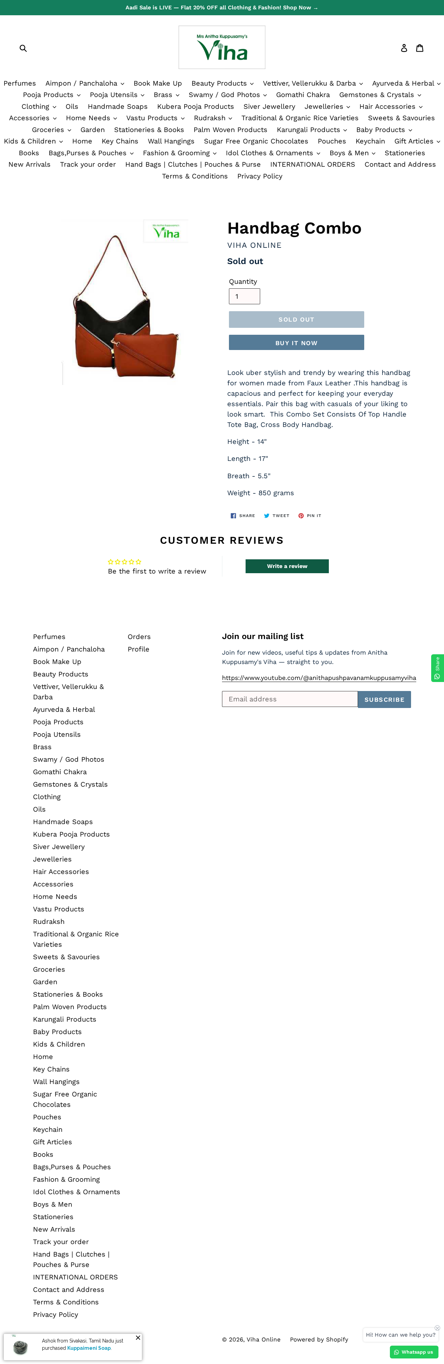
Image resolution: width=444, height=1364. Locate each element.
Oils (72, 106)
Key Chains (120, 141)
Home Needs (89, 118)
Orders (139, 636)
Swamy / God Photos (226, 94)
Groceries (49, 129)
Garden (92, 129)
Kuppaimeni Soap (89, 1347)
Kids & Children (31, 141)
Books (29, 153)
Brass (164, 94)
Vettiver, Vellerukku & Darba (310, 83)
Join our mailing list (263, 636)
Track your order (88, 164)
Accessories (30, 118)
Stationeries (405, 153)
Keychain (370, 141)
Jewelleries (325, 106)
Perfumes (19, 83)
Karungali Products (310, 129)
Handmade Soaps (118, 106)
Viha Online (264, 1339)
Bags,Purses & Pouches (89, 153)
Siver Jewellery (269, 106)
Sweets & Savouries (401, 118)
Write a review (287, 566)
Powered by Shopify (319, 1339)
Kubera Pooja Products (195, 106)
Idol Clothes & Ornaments (271, 153)
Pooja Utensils (115, 94)
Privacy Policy (259, 176)
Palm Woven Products (230, 129)
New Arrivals (29, 164)
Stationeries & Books (149, 129)
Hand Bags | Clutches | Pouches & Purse (193, 164)
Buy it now (296, 343)
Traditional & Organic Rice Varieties (300, 118)
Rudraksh (211, 118)
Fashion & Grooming (177, 153)
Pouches (332, 141)
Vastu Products (153, 118)
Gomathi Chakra (303, 94)
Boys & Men (350, 153)
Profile (139, 649)
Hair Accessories (388, 106)
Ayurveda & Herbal (64, 709)
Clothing (37, 106)
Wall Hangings (171, 141)
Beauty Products (220, 83)
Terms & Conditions (195, 176)
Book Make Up (158, 83)
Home (82, 141)
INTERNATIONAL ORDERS (312, 164)
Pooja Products (49, 94)
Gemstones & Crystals (378, 94)
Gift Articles (415, 141)
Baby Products (382, 129)
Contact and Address (400, 164)
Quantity (243, 281)
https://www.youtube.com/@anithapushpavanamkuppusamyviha (319, 677)
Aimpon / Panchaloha (82, 83)
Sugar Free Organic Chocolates (256, 141)
